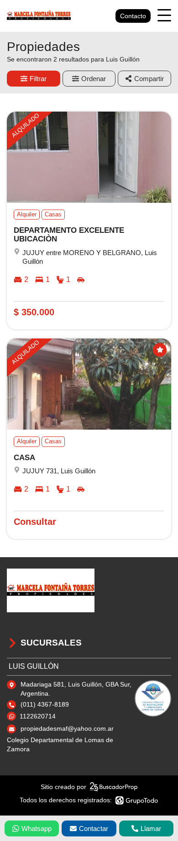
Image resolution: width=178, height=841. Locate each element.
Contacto (133, 16)
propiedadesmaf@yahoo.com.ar (67, 728)
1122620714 (38, 716)
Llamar (151, 828)
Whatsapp (36, 828)
